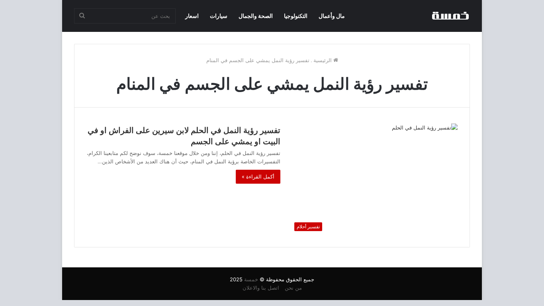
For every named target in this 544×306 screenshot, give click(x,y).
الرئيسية (323, 60)
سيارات (218, 15)
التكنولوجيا (295, 15)
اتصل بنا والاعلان (261, 287)
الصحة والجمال (256, 15)
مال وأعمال (332, 15)
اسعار (192, 15)
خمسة (251, 279)
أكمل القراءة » (258, 176)
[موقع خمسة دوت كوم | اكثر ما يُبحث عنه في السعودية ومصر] (450, 16)
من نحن (293, 287)
